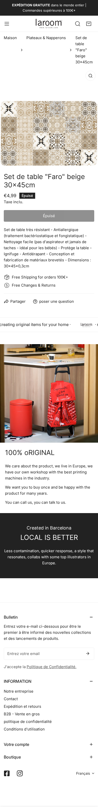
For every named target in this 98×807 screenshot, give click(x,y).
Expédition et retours (22, 706)
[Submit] (88, 653)
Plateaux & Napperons (46, 37)
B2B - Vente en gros (22, 714)
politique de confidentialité (28, 721)
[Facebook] (6, 773)
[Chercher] (77, 23)
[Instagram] (19, 773)
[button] (88, 23)
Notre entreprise (18, 691)
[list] (49, 117)
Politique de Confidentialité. (51, 666)
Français (83, 773)
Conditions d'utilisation (24, 729)
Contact (11, 698)
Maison (10, 37)
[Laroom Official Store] (49, 23)
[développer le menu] (7, 23)
